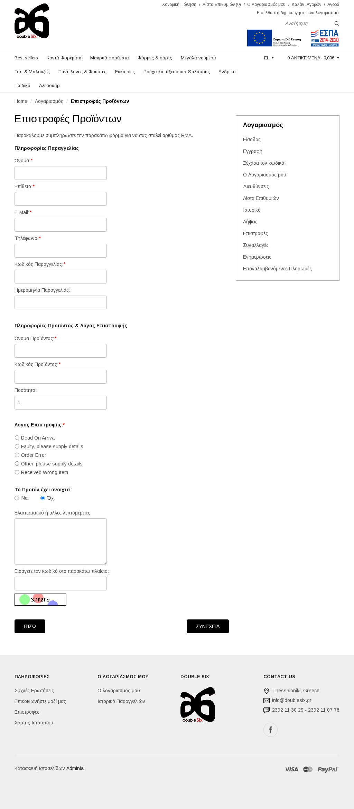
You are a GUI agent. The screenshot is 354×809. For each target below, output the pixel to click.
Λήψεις (250, 221)
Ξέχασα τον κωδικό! (264, 163)
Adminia (75, 768)
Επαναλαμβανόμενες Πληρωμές (277, 268)
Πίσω (30, 626)
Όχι (51, 498)
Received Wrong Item (44, 472)
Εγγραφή (252, 151)
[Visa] (292, 769)
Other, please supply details (52, 463)
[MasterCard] (307, 769)
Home (21, 101)
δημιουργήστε (293, 12)
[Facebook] (270, 730)
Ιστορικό (252, 210)
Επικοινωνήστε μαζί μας (40, 701)
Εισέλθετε (266, 12)
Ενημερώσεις (257, 257)
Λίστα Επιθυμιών (261, 198)
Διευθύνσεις (256, 186)
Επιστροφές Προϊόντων (100, 101)
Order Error (33, 455)
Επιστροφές (255, 233)
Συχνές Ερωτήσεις (34, 690)
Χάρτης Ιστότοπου (34, 722)
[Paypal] (328, 769)
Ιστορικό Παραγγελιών (121, 701)
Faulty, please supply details (52, 446)
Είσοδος (252, 139)
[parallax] (197, 706)
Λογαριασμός (49, 101)
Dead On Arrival (38, 438)
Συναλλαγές (256, 245)
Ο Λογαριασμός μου (264, 174)
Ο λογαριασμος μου (118, 690)
